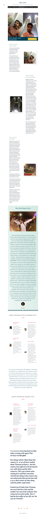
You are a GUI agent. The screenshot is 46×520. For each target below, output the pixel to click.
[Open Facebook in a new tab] (19, 508)
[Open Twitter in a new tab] (21, 508)
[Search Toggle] (4, 5)
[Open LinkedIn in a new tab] (27, 508)
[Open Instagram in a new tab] (24, 508)
